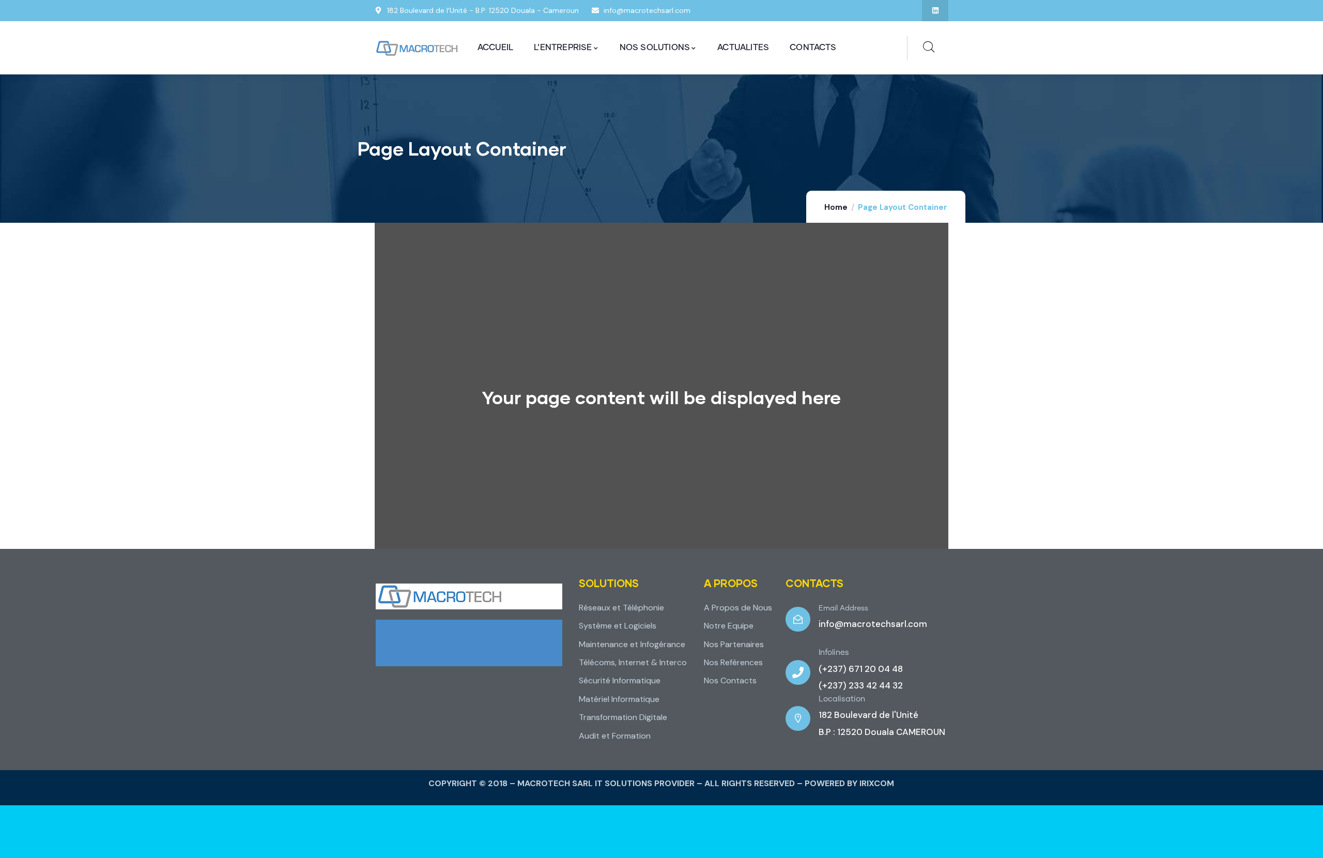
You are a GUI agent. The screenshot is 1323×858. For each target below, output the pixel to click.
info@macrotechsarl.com (873, 624)
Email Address (843, 608)
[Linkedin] (935, 11)
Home (836, 207)
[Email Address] (798, 619)
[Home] (417, 48)
